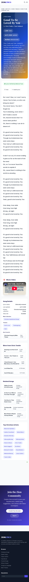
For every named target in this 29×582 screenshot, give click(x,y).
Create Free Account (15, 511)
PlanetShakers (20, 449)
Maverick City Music (9, 428)
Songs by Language (6, 565)
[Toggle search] (24, 2)
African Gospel (4, 563)
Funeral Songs (4, 561)
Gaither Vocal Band (9, 432)
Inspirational (4, 558)
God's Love (7, 325)
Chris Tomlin (15, 9)
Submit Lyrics (16, 89)
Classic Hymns (4, 556)
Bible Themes (4, 567)
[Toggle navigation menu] (27, 2)
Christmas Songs (5, 552)
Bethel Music (20, 432)
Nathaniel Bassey (8, 453)
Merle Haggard (8, 446)
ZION (6, 2)
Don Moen (17, 446)
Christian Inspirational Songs (11, 319)
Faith (5, 328)
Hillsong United (20, 439)
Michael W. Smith (8, 449)
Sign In (14, 515)
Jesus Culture (19, 453)
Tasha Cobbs (7, 457)
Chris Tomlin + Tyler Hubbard (14, 26)
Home (2, 9)
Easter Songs (4, 554)
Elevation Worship (8, 435)
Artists (8, 9)
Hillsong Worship (8, 439)
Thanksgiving (16, 325)
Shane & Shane (8, 442)
